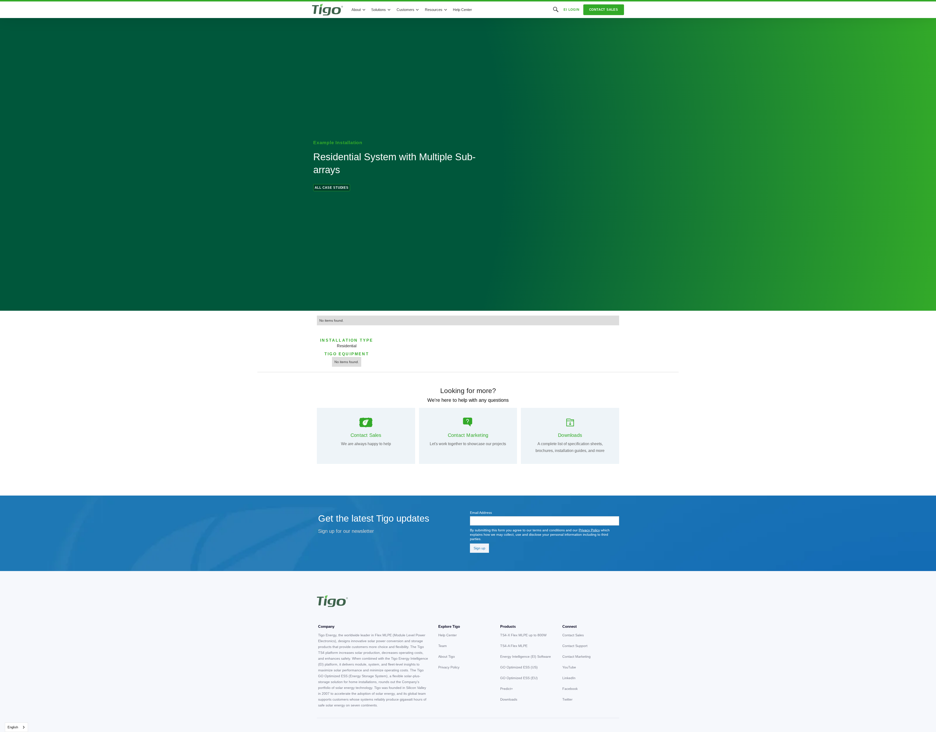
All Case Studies (332, 187)
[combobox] (16, 727)
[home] (327, 10)
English (13, 727)
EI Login (571, 9)
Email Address (481, 513)
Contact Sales (603, 9)
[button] (359, 9)
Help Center (462, 10)
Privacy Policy (589, 530)
